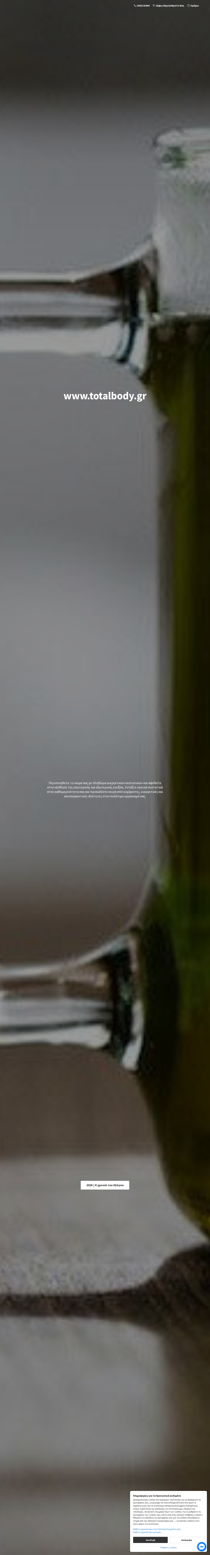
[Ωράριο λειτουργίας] (193, 5)
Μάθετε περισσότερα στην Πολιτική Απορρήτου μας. (157, 1529)
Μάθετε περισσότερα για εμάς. (147, 1532)
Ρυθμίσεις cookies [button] (168, 1547)
